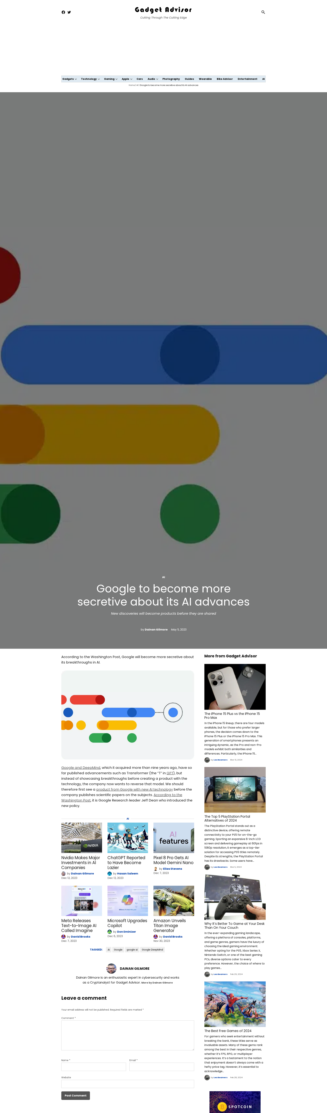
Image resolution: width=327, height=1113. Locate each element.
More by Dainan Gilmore (157, 982)
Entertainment (247, 79)
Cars (140, 79)
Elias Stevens (172, 869)
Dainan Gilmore (156, 630)
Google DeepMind (152, 949)
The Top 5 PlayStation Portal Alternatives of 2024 (227, 818)
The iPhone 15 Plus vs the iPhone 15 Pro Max (232, 715)
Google (118, 949)
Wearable (205, 79)
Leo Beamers (221, 759)
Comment (68, 1018)
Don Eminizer (126, 932)
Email (133, 1060)
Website (66, 1077)
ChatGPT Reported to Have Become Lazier (126, 862)
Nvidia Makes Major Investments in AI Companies (80, 862)
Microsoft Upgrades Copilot (127, 923)
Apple (125, 79)
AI (263, 79)
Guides (189, 79)
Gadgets (68, 79)
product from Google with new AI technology (134, 789)
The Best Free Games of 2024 (228, 1031)
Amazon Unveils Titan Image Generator (169, 925)
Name (65, 1060)
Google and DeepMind (80, 767)
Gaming (109, 79)
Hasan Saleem (127, 873)
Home (132, 85)
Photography (171, 79)
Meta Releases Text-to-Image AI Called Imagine (78, 925)
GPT (170, 773)
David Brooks (80, 937)
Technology (89, 79)
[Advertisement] (163, 50)
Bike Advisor (225, 79)
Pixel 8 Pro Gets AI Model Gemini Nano (173, 860)
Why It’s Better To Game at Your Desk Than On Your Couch (234, 925)
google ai (132, 949)
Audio (151, 79)
